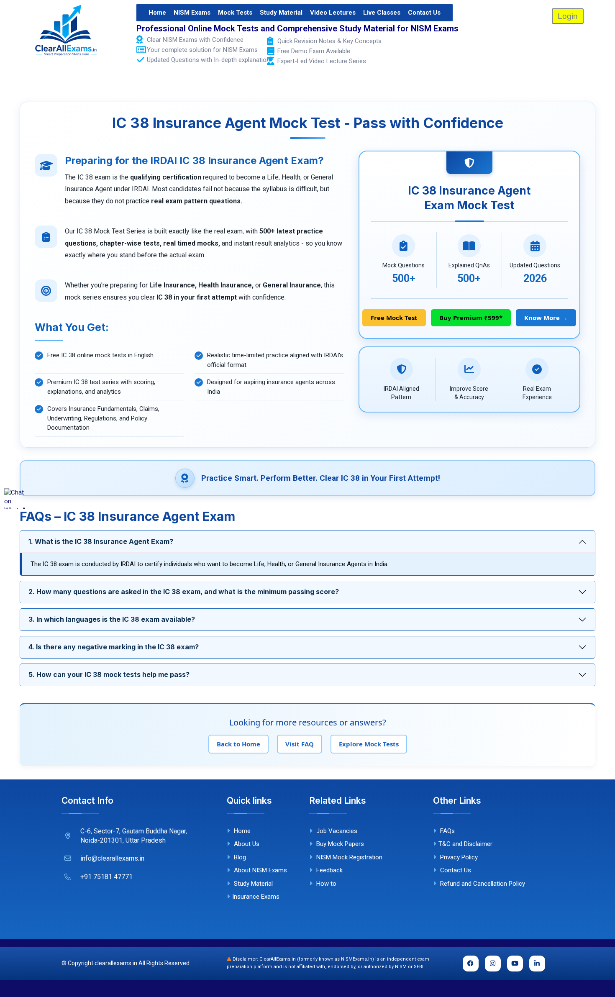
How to (325, 883)
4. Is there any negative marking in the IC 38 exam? (113, 647)
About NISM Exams (259, 870)
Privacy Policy (458, 857)
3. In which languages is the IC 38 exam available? (111, 619)
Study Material (281, 12)
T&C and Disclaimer (465, 844)
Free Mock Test (394, 317)
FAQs (446, 831)
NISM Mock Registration (348, 857)
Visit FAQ (299, 744)
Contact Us (424, 12)
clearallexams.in (116, 963)
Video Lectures (333, 12)
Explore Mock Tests (369, 744)
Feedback (329, 870)
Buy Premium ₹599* (470, 317)
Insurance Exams (255, 896)
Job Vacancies (336, 831)
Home (157, 12)
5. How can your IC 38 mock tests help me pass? (109, 674)
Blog (239, 857)
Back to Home (238, 744)
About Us (245, 844)
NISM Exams (192, 12)
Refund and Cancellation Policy (481, 883)
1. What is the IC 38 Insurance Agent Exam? (100, 541)
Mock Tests (235, 12)
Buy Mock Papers (339, 844)
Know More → (546, 317)
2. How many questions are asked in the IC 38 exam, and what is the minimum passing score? (183, 591)
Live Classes (381, 12)
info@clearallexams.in (112, 858)
